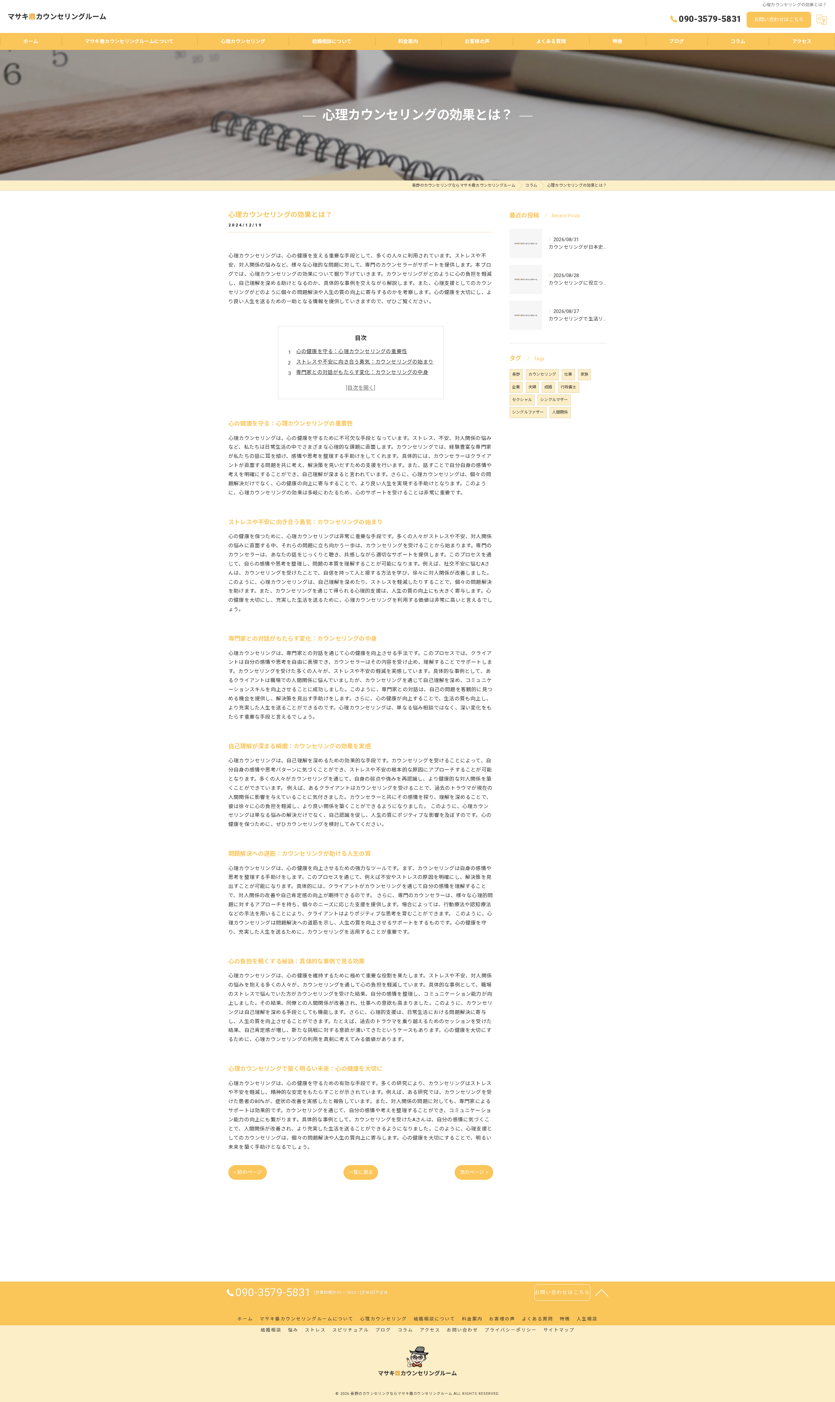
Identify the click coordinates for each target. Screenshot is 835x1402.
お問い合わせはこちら (779, 20)
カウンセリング (542, 374)
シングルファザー (528, 412)
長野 (516, 374)
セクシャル (522, 399)
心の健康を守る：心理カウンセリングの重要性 (351, 351)
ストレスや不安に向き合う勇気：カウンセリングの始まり (364, 362)
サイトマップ (559, 1329)
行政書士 (569, 387)
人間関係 (560, 412)
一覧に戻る (360, 1172)
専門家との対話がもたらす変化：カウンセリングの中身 (362, 372)
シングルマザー (554, 399)
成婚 (548, 387)
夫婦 (532, 387)
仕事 (568, 374)
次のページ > (474, 1172)
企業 (516, 387)
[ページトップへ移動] (601, 1292)
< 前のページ (247, 1172)
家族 (584, 374)
